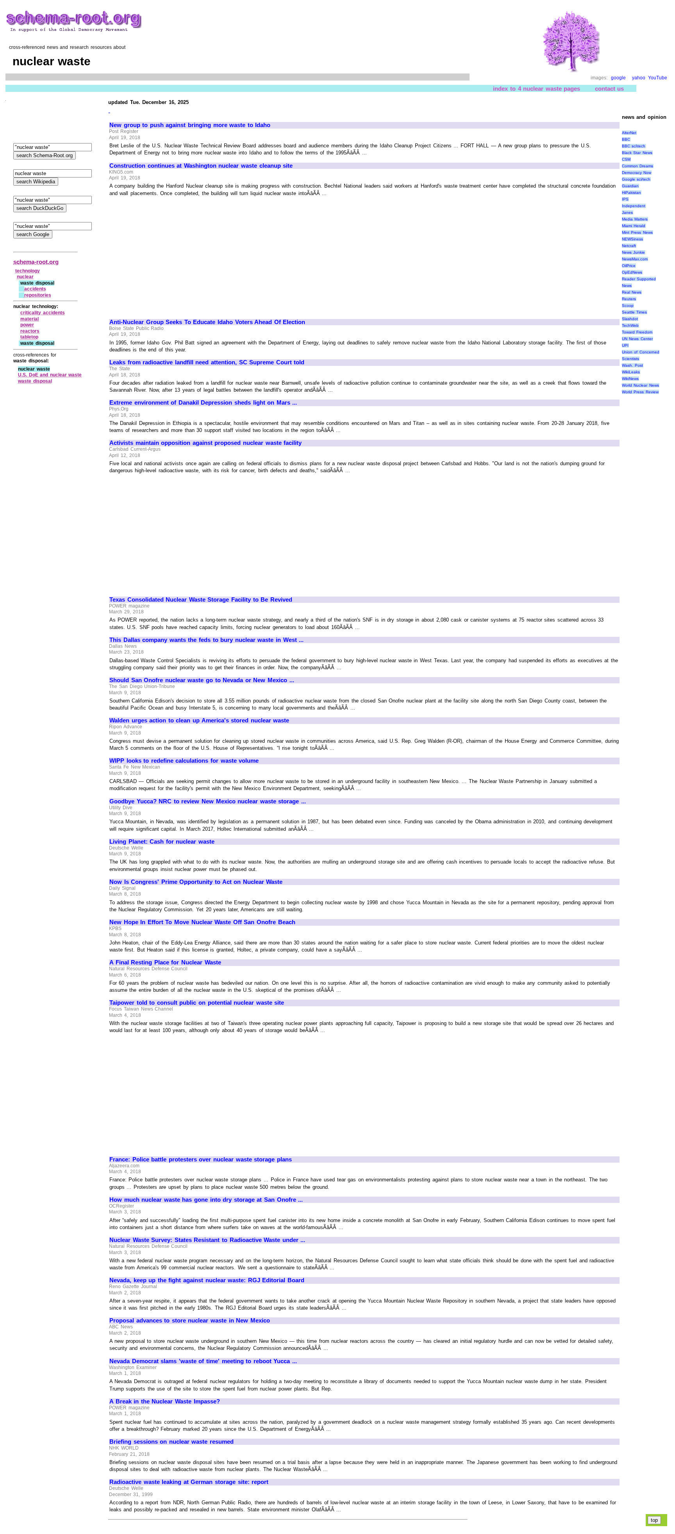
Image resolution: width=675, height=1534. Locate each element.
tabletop (29, 337)
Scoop (628, 305)
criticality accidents (42, 312)
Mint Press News (637, 232)
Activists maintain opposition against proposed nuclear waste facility (205, 443)
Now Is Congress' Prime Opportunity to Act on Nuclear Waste (195, 882)
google (618, 78)
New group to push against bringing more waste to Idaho (189, 125)
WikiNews (630, 378)
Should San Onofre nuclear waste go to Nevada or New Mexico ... (201, 680)
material (29, 319)
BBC (626, 139)
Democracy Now (637, 172)
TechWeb (630, 325)
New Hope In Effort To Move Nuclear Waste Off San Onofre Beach (202, 922)
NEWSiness (632, 239)
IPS (625, 199)
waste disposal (35, 381)
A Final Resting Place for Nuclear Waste (165, 962)
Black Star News (637, 153)
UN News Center (637, 339)
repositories (37, 295)
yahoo (638, 78)
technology (27, 271)
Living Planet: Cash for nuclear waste (161, 842)
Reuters (629, 299)
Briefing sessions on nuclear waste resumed (171, 1442)
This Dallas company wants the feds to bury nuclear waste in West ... (206, 640)
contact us (609, 88)
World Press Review (640, 392)
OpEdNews (632, 272)
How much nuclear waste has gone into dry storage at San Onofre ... (206, 1200)
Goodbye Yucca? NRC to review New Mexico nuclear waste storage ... (207, 801)
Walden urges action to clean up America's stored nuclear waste (199, 720)
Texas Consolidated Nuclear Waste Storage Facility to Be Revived (200, 600)
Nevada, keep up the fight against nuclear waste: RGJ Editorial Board (206, 1280)
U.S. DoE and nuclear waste (50, 375)
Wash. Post (632, 365)
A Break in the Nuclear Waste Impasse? (164, 1401)
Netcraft (629, 246)
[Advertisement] (175, 254)
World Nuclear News (640, 385)
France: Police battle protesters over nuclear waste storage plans (200, 1159)
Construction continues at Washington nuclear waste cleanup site (201, 166)
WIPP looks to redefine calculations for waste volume (184, 761)
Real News (632, 292)
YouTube (657, 78)
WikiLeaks (631, 372)
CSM (626, 159)
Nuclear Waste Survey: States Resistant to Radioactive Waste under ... (207, 1240)
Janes (627, 212)
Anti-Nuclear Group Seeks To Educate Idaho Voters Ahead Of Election (207, 322)
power (27, 325)
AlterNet (629, 133)
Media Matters (635, 219)
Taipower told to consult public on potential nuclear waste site (196, 1003)
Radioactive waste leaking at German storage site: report (188, 1482)
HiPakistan (631, 192)
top (654, 1520)
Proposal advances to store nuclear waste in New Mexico (189, 1320)
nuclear (25, 277)
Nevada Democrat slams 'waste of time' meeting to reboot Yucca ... (203, 1361)
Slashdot (630, 319)
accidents (35, 289)
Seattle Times (634, 312)
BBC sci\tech (634, 146)
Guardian (630, 186)
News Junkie (633, 252)
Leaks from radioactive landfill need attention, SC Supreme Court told (206, 362)
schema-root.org (36, 261)
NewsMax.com (635, 259)
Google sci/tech (636, 179)
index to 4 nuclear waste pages (536, 88)
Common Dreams (638, 166)
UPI (625, 345)
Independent (633, 206)
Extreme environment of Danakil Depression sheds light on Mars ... (203, 403)
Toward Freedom (637, 332)
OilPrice (629, 265)
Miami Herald (634, 226)
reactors (29, 331)
